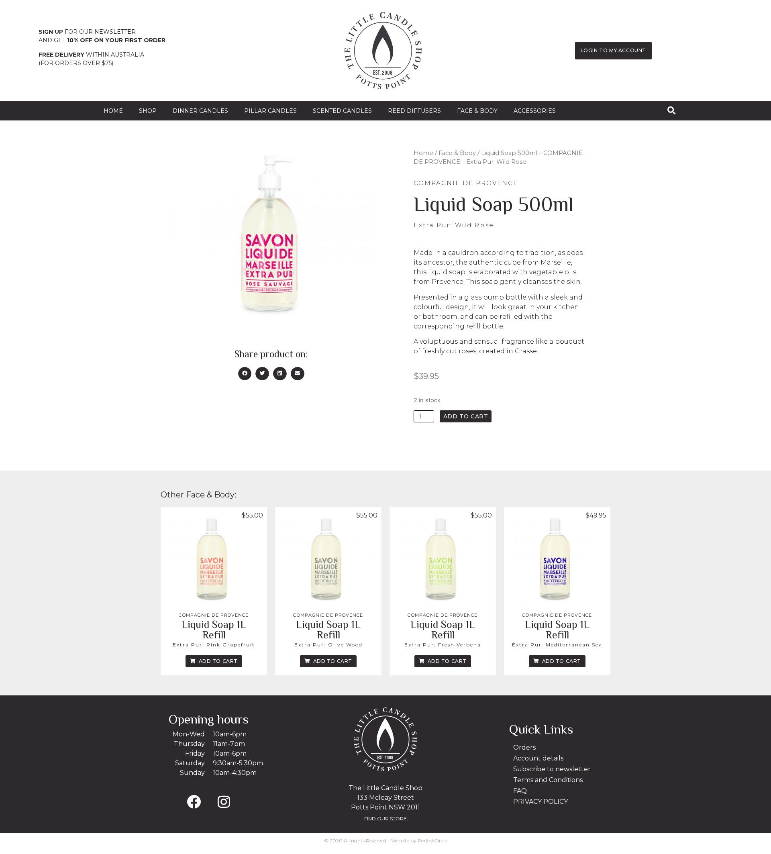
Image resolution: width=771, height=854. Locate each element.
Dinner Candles (200, 110)
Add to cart (465, 416)
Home (113, 110)
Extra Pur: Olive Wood (328, 645)
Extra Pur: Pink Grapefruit (214, 645)
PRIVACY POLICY (540, 801)
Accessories (535, 110)
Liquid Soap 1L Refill (214, 630)
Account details (538, 758)
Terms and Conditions (548, 780)
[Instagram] (224, 802)
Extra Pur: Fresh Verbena (442, 645)
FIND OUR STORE (385, 818)
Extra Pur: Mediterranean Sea (557, 645)
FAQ (520, 791)
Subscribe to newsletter (552, 769)
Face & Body (477, 110)
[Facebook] (193, 802)
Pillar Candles (270, 110)
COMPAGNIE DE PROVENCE (214, 615)
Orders (524, 747)
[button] (245, 374)
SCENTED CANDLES (342, 110)
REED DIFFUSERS (414, 110)
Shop (148, 110)
